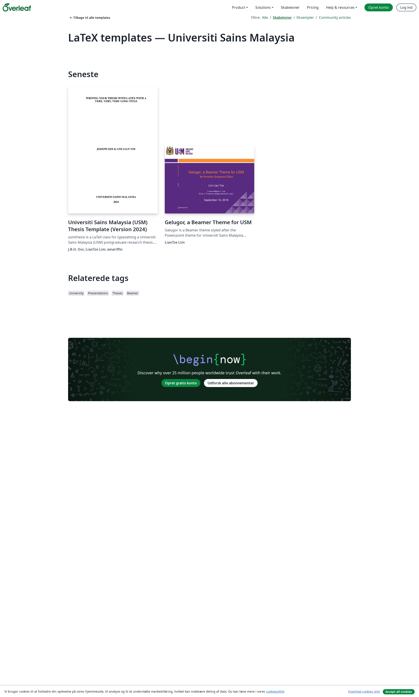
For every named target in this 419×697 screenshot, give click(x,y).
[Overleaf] (17, 7)
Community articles (335, 17)
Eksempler (305, 17)
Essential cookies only (364, 691)
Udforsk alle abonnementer (231, 383)
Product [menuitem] (238, 7)
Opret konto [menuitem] (378, 7)
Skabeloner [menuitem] (290, 7)
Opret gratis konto (181, 383)
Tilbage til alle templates (89, 18)
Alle (265, 17)
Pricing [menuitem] (313, 7)
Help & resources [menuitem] (340, 7)
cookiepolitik (275, 691)
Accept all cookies (398, 692)
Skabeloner (282, 17)
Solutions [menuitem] (263, 7)
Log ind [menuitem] (406, 7)
